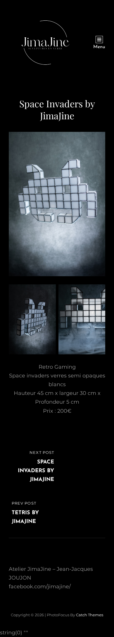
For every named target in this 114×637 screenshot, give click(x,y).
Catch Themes (89, 614)
